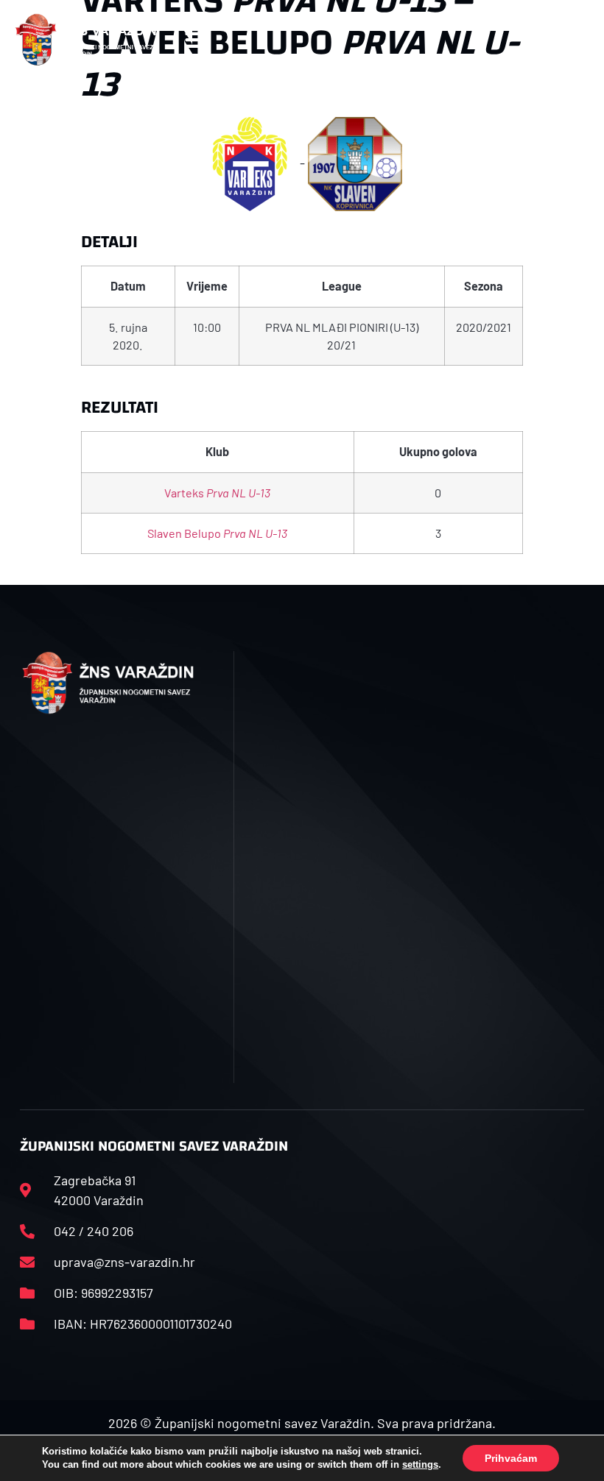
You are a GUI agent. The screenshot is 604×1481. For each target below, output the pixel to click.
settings (420, 1464)
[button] (196, 39)
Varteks (217, 493)
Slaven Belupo (217, 533)
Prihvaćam (511, 1458)
